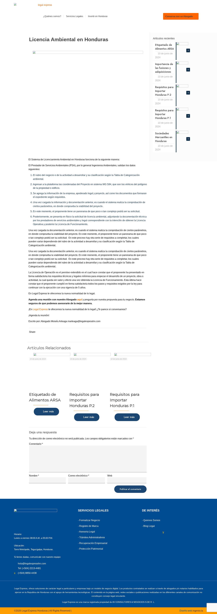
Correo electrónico (78, 476)
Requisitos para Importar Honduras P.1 (124, 400)
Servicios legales (93, 510)
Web (109, 476)
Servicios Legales (74, 16)
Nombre (34, 476)
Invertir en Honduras (98, 16)
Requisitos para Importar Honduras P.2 (84, 400)
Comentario (36, 444)
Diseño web (186, 610)
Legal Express (40, 309)
